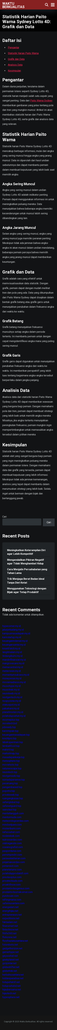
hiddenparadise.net (12, 978)
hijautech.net (9, 993)
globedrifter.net (10, 967)
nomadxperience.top (13, 779)
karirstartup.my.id (11, 637)
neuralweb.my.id (11, 693)
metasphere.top (11, 760)
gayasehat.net (10, 955)
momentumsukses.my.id (15, 674)
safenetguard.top (11, 805)
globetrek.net (9, 970)
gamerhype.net (10, 952)
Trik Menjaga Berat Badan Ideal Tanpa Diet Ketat (25, 580)
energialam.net (10, 907)
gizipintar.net (9, 963)
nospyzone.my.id (11, 700)
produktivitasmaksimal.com (17, 892)
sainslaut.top (9, 809)
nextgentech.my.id (12, 697)
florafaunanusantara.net (15, 940)
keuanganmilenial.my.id (15, 640)
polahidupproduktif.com (15, 873)
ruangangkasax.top (12, 798)
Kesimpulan (14, 70)
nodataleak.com (11, 835)
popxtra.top (8, 790)
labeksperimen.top (12, 742)
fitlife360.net (9, 933)
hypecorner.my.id (11, 626)
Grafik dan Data (16, 59)
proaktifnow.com (11, 884)
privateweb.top (10, 794)
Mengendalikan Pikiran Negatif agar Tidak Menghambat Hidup (25, 561)
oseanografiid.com (12, 847)
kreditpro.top (9, 738)
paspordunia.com (11, 850)
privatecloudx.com (12, 880)
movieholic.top (10, 764)
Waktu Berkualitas (13, 5)
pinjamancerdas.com (13, 862)
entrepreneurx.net (12, 914)
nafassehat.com (11, 832)
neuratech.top (9, 772)
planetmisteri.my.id (12, 712)
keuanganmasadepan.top (16, 734)
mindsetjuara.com (12, 824)
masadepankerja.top (13, 757)
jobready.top (9, 727)
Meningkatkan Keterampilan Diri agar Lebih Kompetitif (26, 552)
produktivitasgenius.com (15, 888)
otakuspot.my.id (11, 704)
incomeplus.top (10, 719)
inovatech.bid (9, 723)
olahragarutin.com (12, 843)
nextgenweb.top (11, 775)
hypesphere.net (10, 997)
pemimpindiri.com (12, 854)
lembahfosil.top (11, 745)
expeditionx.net (10, 918)
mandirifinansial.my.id (14, 659)
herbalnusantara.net (13, 974)
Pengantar (13, 47)
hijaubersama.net (11, 989)
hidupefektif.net (11, 982)
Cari (4, 516)
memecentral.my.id (12, 667)
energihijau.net (10, 910)
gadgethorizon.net (12, 948)
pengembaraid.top (12, 787)
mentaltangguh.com (13, 813)
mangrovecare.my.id (13, 663)
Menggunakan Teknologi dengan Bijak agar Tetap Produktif (26, 590)
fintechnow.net (10, 929)
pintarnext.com (10, 865)
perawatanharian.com (13, 858)
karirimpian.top (10, 730)
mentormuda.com (11, 817)
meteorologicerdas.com (15, 820)
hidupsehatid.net (11, 985)
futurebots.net (10, 944)
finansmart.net (10, 925)
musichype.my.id (11, 686)
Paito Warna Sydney (41, 100)
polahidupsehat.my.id (13, 715)
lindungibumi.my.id (12, 655)
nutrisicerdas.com (12, 839)
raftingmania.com (11, 899)
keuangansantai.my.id (14, 644)
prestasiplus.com (12, 877)
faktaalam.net (9, 922)
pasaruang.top (10, 783)
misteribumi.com (11, 828)
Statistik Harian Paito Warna (23, 53)
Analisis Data (15, 64)
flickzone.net (9, 937)
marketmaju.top (10, 753)
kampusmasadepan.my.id (16, 633)
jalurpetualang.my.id (13, 629)
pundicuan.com (10, 895)
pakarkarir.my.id (10, 708)
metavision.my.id (11, 670)
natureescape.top (12, 768)
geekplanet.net (10, 959)
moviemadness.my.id (14, 682)
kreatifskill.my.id (11, 648)
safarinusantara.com (13, 903)
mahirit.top (8, 749)
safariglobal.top (11, 802)
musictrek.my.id (10, 689)
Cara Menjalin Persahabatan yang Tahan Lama (27, 571)
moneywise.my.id (11, 678)
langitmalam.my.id (12, 652)
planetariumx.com (12, 869)
